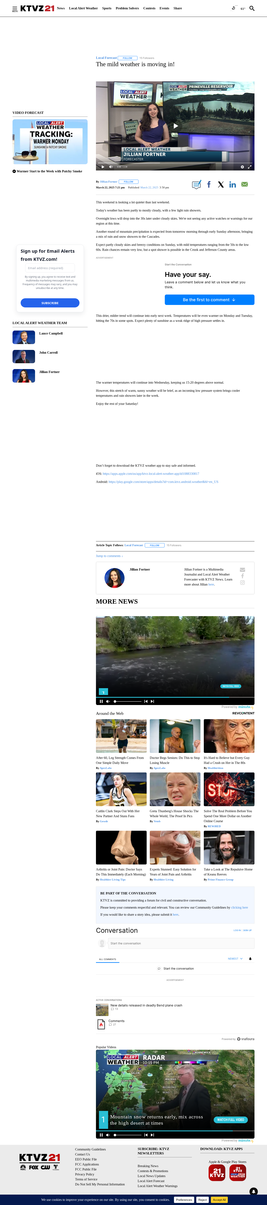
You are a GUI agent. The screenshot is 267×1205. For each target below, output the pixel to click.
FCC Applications (87, 1164)
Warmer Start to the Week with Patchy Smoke (49, 171)
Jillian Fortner (49, 372)
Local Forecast (134, 545)
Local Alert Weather (83, 8)
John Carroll (48, 352)
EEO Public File (86, 1159)
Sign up (247, 930)
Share (178, 8)
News (61, 8)
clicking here (239, 907)
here (211, 584)
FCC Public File (86, 1169)
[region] (175, 984)
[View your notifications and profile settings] (250, 959)
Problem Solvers (127, 8)
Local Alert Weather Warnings (158, 1186)
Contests (149, 8)
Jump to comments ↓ (109, 556)
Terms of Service (86, 1179)
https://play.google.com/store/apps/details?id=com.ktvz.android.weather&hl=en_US (163, 482)
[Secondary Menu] (18, 8)
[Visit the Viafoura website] (245, 1039)
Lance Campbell (51, 333)
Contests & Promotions (153, 1171)
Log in (237, 930)
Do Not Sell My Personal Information (100, 1184)
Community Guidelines (90, 1149)
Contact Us (82, 1154)
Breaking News (148, 1166)
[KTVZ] (37, 8)
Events (164, 8)
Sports (106, 8)
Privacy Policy (84, 1174)
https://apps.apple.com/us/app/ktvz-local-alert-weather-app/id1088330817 (151, 473)
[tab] (107, 959)
